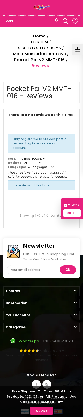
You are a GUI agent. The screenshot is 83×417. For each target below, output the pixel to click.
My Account (56, 21)
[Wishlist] (75, 21)
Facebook (36, 384)
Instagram (46, 384)
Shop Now (54, 402)
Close (41, 410)
